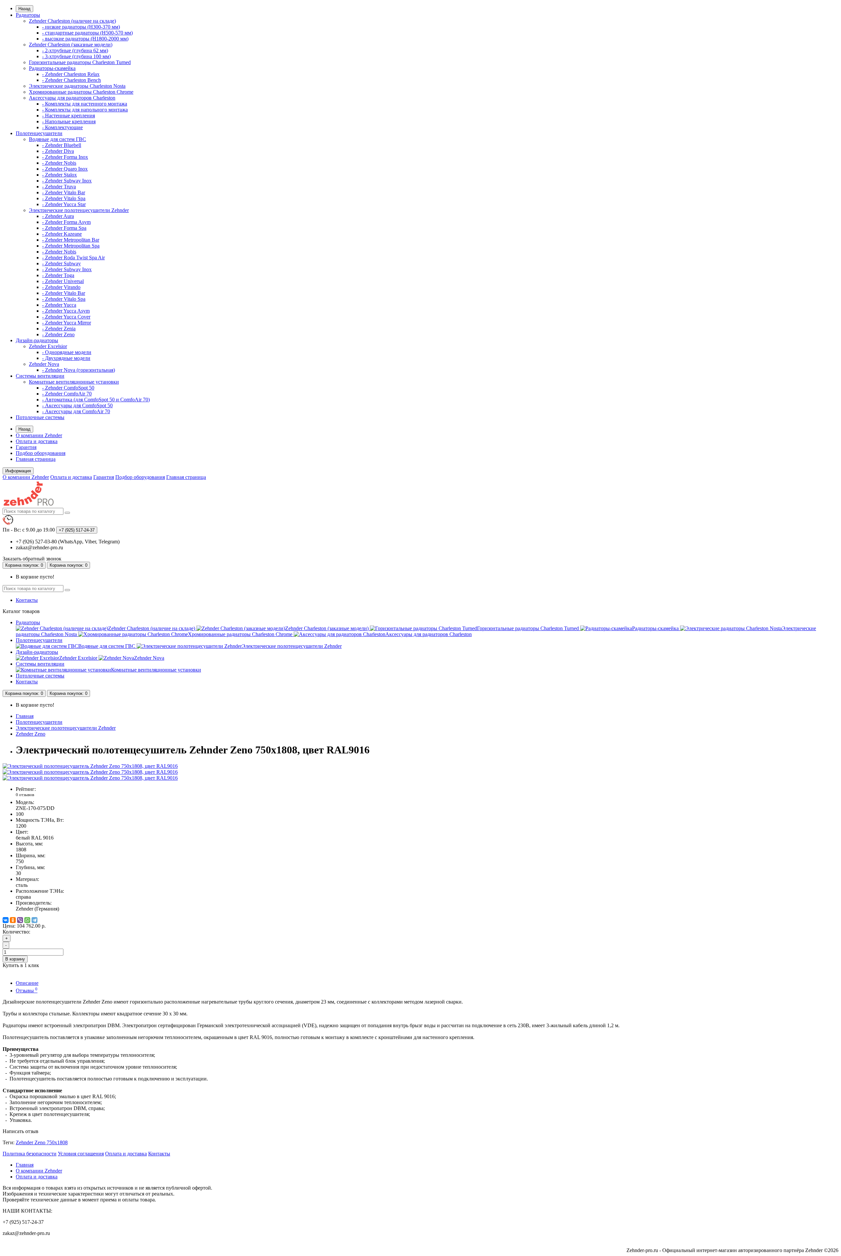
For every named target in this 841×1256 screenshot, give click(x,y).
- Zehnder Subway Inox (67, 180)
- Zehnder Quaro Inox (65, 169)
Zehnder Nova (44, 364)
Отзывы (26, 990)
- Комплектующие (62, 127)
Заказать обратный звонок (32, 558)
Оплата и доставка (36, 441)
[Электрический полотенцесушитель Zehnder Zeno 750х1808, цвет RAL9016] (90, 766)
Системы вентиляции (40, 376)
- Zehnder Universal (63, 281)
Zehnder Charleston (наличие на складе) (72, 21)
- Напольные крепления (69, 121)
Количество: (16, 932)
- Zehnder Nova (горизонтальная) (78, 370)
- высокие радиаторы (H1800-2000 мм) (85, 38)
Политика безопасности (30, 1153)
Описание (27, 983)
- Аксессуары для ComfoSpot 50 (77, 405)
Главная (25, 716)
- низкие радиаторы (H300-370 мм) (81, 27)
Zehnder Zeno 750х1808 (42, 1142)
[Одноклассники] (13, 920)
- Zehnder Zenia (59, 328)
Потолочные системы (40, 417)
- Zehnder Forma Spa (64, 228)
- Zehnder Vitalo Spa (63, 198)
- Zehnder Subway (61, 263)
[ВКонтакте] (6, 920)
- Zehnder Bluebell (61, 145)
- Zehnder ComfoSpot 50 (68, 388)
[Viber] (20, 920)
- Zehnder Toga (58, 275)
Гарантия (26, 447)
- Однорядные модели (66, 352)
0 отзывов (25, 794)
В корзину (15, 959)
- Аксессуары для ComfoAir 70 (76, 411)
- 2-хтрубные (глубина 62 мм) (75, 50)
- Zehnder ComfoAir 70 (67, 393)
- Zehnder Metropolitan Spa (71, 246)
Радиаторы (28, 15)
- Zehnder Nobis (59, 163)
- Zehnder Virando (61, 287)
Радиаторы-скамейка (52, 68)
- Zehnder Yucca (59, 305)
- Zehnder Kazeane (62, 234)
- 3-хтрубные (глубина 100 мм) (76, 56)
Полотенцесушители (39, 133)
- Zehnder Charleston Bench (71, 80)
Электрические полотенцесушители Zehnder (79, 210)
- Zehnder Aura (58, 216)
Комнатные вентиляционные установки (74, 382)
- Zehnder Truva (59, 186)
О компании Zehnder (39, 435)
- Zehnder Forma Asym (66, 222)
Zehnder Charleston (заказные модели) (70, 44)
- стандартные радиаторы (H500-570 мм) (87, 33)
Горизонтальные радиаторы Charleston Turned (80, 62)
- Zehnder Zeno (58, 334)
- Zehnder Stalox (59, 175)
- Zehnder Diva (58, 151)
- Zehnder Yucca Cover (66, 317)
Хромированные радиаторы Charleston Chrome (81, 92)
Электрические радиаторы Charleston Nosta (77, 86)
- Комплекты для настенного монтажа (84, 104)
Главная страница (36, 459)
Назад (24, 8)
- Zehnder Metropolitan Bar (70, 240)
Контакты (27, 600)
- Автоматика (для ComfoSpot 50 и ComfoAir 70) (96, 399)
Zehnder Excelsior (48, 346)
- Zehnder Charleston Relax (71, 74)
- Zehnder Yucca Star (64, 204)
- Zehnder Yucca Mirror (66, 322)
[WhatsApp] (27, 920)
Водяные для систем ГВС (57, 139)
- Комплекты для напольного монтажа (85, 109)
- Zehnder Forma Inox (65, 157)
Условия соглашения (81, 1153)
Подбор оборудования (40, 453)
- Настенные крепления (68, 115)
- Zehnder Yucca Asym (66, 311)
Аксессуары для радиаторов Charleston (72, 98)
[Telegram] (34, 920)
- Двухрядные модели (66, 358)
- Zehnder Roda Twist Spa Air (73, 257)
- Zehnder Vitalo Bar (63, 192)
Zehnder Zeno (30, 734)
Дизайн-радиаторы (37, 340)
